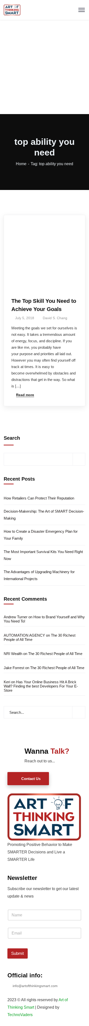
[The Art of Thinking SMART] (12, 9)
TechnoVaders (20, 1015)
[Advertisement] (44, 67)
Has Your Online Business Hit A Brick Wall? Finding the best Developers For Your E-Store (41, 686)
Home (21, 164)
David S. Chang (55, 318)
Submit (17, 953)
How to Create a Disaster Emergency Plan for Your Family (41, 534)
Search (12, 438)
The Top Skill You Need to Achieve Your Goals (43, 305)
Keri (7, 682)
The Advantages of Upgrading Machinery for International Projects (39, 575)
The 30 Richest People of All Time (55, 654)
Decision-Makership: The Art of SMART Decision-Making (44, 514)
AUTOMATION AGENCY (24, 635)
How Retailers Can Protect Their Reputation (39, 498)
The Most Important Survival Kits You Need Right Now (43, 555)
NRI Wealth (13, 654)
